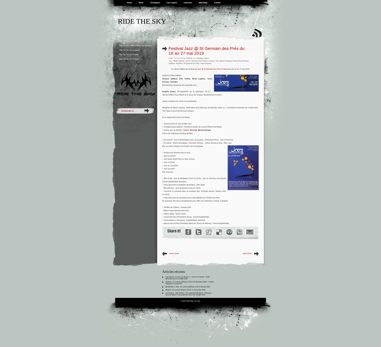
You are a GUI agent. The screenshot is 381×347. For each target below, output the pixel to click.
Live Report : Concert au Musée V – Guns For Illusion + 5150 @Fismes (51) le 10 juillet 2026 (187, 278)
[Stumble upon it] (229, 232)
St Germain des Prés (191, 63)
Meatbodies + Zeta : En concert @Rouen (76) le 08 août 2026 (187, 287)
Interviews (203, 3)
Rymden (179, 63)
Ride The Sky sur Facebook (129, 41)
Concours (188, 3)
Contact (217, 3)
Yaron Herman (205, 63)
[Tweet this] (198, 232)
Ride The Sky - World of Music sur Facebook (135, 45)
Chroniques (155, 3)
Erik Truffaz (203, 61)
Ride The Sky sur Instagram (129, 50)
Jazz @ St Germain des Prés (209, 69)
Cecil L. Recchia (191, 61)
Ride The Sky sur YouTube (129, 59)
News (141, 3)
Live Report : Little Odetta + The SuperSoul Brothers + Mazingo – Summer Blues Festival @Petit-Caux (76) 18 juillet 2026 (188, 294)
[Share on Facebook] (188, 232)
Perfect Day (237, 61)
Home (129, 3)
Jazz (217, 61)
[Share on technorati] (239, 232)
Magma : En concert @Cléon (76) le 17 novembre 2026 (185, 290)
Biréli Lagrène (179, 61)
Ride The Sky (142, 21)
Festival (212, 61)
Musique (200, 58)
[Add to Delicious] (219, 232)
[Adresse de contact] (250, 232)
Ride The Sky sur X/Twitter (129, 54)
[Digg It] (209, 232)
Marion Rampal (226, 61)
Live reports (172, 3)
